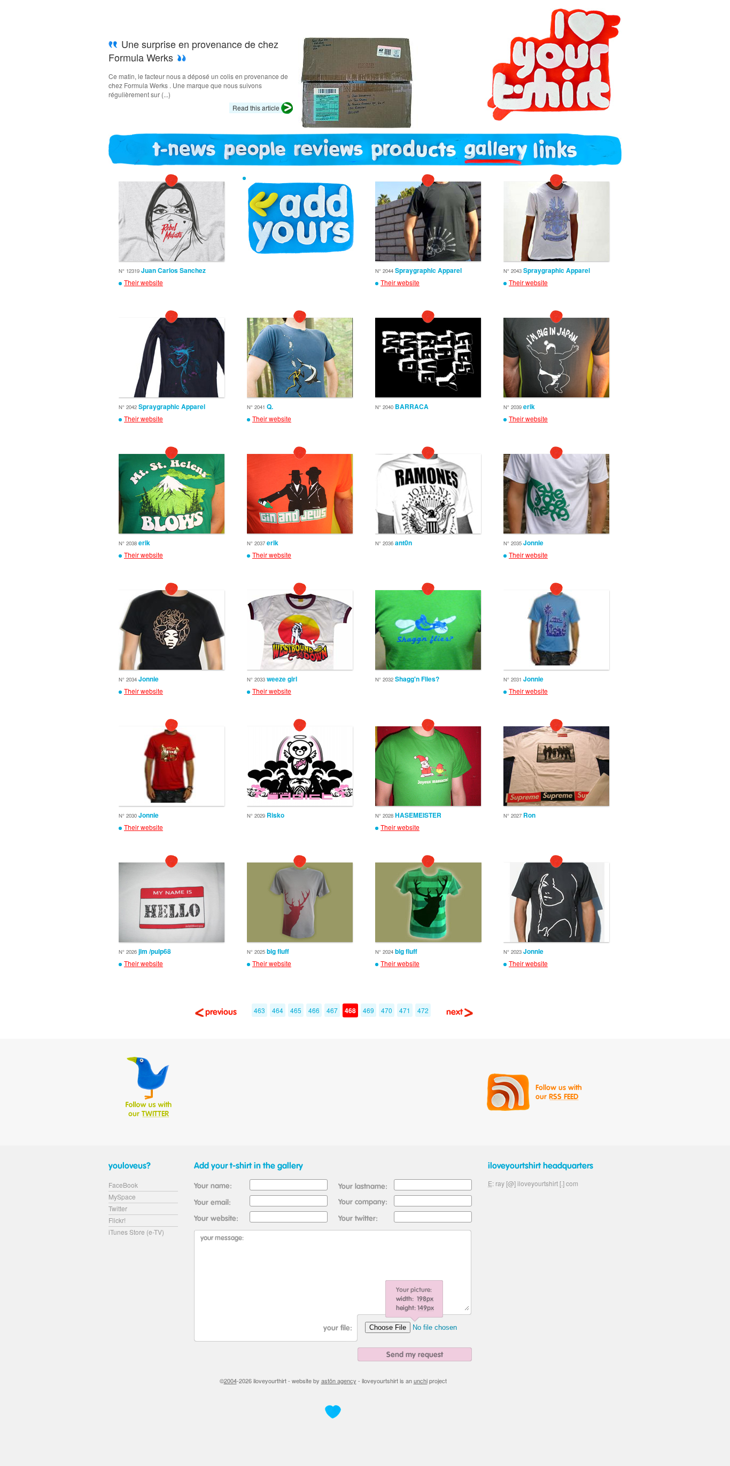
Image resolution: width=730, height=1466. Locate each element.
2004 (230, 1380)
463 (259, 1010)
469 (368, 1010)
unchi (421, 1380)
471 (404, 1010)
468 (350, 1010)
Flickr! (117, 1220)
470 (386, 1010)
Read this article (255, 107)
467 (332, 1010)
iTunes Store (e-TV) (136, 1231)
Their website (143, 282)
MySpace (122, 1196)
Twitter (117, 1208)
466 (314, 1010)
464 (277, 1010)
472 (423, 1010)
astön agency (338, 1380)
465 (295, 1010)
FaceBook (123, 1184)
